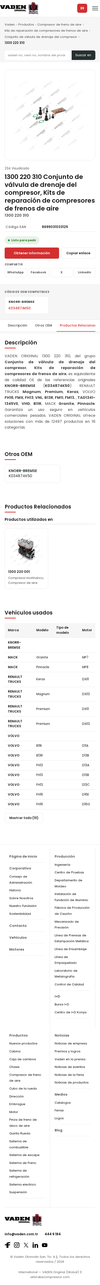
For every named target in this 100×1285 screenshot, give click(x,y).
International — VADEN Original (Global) (49, 1272)
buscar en (83, 55)
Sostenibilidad (20, 914)
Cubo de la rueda (23, 1088)
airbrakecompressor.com (50, 1277)
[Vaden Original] (19, 8)
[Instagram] (17, 1245)
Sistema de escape (24, 1155)
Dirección (16, 1096)
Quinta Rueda (19, 1133)
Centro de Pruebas (69, 872)
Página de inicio (23, 856)
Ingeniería (62, 864)
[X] (26, 1245)
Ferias (59, 1110)
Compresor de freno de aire (59, 24)
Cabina (14, 1051)
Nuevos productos (23, 1043)
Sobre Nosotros (21, 898)
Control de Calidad (69, 984)
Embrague (17, 1104)
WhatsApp (15, 272)
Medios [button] (61, 1094)
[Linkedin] (35, 1245)
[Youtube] (44, 1245)
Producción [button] (65, 856)
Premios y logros (67, 1051)
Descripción (17, 325)
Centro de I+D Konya (71, 1012)
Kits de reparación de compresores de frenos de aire (46, 30)
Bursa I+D (62, 1004)
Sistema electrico (22, 1184)
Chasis (14, 1067)
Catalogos (63, 1102)
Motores (16, 949)
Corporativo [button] (20, 868)
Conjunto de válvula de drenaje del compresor (41, 37)
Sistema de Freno (22, 1163)
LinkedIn (84, 272)
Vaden (10, 24)
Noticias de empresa (71, 1043)
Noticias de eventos (70, 1067)
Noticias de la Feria (69, 1075)
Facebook (38, 272)
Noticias (62, 1035)
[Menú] (95, 8)
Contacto (18, 925)
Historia (15, 890)
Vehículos (18, 937)
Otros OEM (43, 325)
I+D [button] (57, 996)
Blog (58, 1130)
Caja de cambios (22, 1059)
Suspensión (18, 1192)
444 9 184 (53, 1234)
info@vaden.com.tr (21, 1234)
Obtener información (32, 253)
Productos (26, 24)
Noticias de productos (72, 1082)
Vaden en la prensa (70, 1059)
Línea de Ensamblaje (71, 949)
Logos (59, 1118)
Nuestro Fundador (23, 906)
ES (82, 8)
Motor (13, 1112)
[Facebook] (7, 1245)
